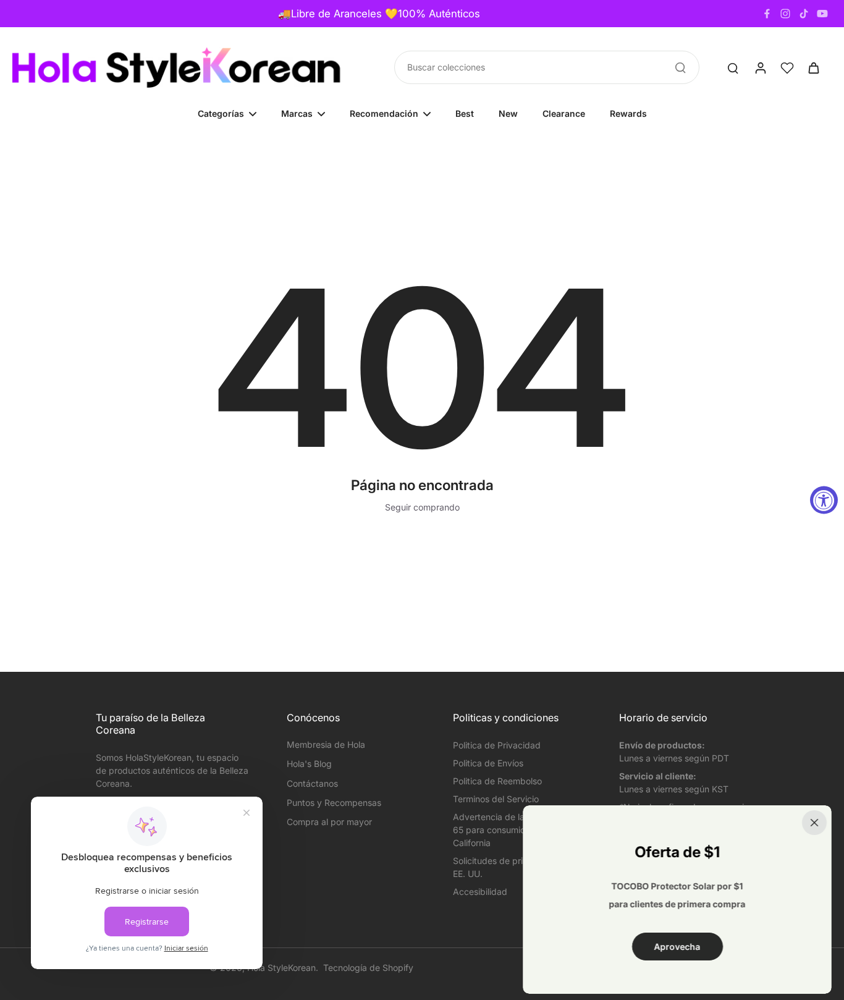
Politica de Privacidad (497, 745)
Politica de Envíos (488, 763)
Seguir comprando (422, 507)
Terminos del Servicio (496, 799)
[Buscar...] (680, 67)
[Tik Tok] (804, 13)
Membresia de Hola (326, 744)
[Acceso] (760, 67)
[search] (732, 67)
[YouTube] (822, 13)
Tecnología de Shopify (368, 967)
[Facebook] (766, 13)
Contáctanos (312, 783)
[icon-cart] (813, 67)
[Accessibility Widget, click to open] (824, 500)
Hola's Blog (309, 763)
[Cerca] (814, 822)
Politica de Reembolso (497, 781)
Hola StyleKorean (281, 967)
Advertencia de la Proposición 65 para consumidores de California (513, 829)
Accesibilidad (480, 891)
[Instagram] (785, 13)
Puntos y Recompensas (334, 802)
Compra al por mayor (329, 821)
